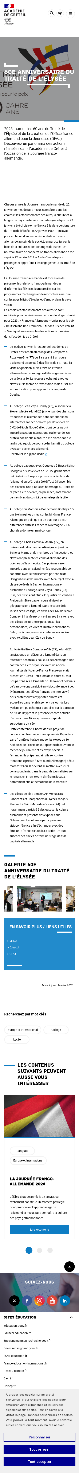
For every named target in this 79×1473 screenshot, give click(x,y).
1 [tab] (28, 1250)
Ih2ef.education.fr (15, 1356)
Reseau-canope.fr (15, 1371)
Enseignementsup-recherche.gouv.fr (27, 1341)
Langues (22, 1151)
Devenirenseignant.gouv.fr (21, 1348)
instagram (39, 1300)
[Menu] (70, 13)
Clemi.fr (9, 1378)
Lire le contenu (39, 1229)
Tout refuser (39, 1449)
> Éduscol (13, 947)
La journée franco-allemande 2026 (32, 1181)
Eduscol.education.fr (17, 1333)
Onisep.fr (10, 1386)
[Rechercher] (51, 13)
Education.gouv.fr (15, 1326)
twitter (14, 1300)
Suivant (66, 899)
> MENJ (12, 941)
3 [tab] (50, 1250)
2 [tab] (39, 1250)
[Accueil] (15, 14)
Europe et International (23, 1030)
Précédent (12, 899)
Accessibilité (60, 13)
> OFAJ (11, 954)
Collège (56, 1030)
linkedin (65, 1300)
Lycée (17, 1039)
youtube (52, 1300)
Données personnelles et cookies (49, 1415)
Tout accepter (39, 1461)
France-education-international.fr (25, 1363)
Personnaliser (39, 1437)
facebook (27, 1300)
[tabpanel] (39, 1167)
